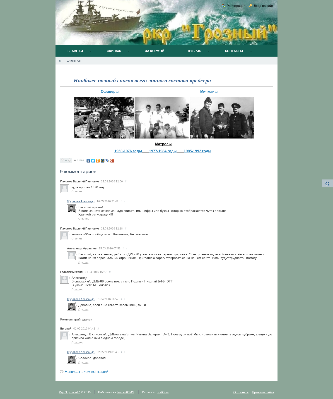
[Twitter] (93, 161)
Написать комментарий (87, 371)
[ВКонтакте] (88, 161)
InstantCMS (125, 392)
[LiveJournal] (107, 161)
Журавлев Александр (80, 201)
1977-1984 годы (163, 151)
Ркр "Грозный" (69, 392)
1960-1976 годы (128, 151)
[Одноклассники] (98, 161)
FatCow (163, 392)
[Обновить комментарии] (327, 183)
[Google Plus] (112, 161)
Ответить (77, 191)
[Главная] (59, 61)
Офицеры (110, 91)
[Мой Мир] (102, 161)
